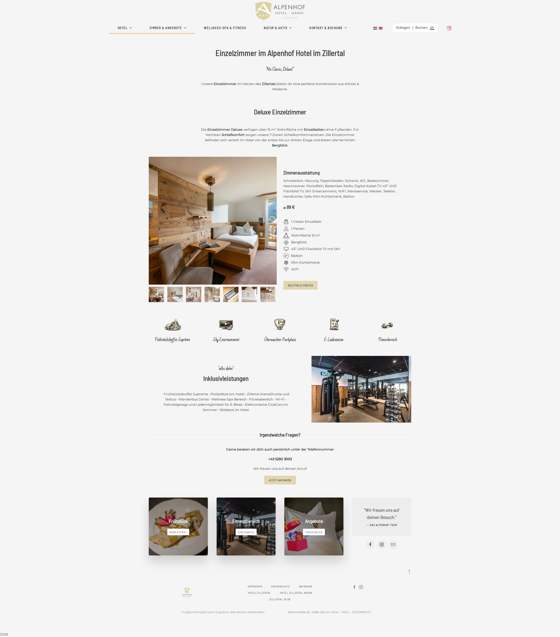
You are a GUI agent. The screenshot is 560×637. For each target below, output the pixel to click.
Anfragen (403, 28)
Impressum (255, 586)
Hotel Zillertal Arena (296, 592)
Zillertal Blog (280, 599)
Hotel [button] (123, 28)
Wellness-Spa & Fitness (225, 28)
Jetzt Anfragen (280, 480)
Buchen (421, 28)
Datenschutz (280, 586)
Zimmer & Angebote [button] (165, 28)
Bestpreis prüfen (300, 285)
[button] (138, 330)
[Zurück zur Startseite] (280, 11)
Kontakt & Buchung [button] (326, 28)
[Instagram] (449, 28)
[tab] (156, 294)
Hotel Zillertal (259, 592)
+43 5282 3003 (280, 459)
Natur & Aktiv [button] (276, 28)
